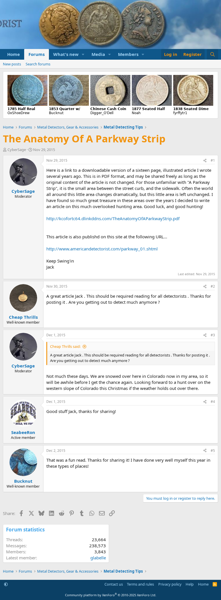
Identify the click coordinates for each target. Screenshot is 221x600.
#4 (213, 401)
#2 (213, 286)
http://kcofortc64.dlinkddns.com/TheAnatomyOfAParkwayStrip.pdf (113, 218)
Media (98, 54)
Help (190, 584)
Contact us (113, 584)
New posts (12, 64)
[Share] (205, 160)
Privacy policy (170, 584)
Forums (36, 54)
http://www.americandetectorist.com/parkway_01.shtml (102, 249)
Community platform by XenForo (110, 595)
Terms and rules (140, 584)
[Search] (212, 54)
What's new (66, 54)
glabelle (98, 558)
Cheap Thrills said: (65, 346)
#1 (213, 160)
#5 (213, 450)
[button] (83, 54)
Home (13, 54)
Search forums (38, 64)
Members (128, 54)
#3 (213, 335)
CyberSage (16, 149)
